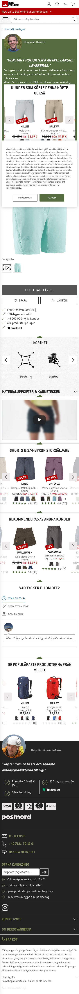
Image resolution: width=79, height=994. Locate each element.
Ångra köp (10, 939)
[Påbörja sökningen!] (73, 19)
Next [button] (73, 360)
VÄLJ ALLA (52, 198)
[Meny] (5, 19)
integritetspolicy (13, 188)
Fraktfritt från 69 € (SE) (21, 310)
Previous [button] (6, 360)
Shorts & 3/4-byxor (15, 29)
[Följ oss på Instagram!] (8, 908)
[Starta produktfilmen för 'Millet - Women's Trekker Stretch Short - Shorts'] (7, 267)
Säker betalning (21, 792)
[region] (39, 173)
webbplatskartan (14, 981)
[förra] (10, 120)
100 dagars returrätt (19, 314)
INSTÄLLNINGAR (25, 198)
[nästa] (69, 120)
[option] (39, 218)
